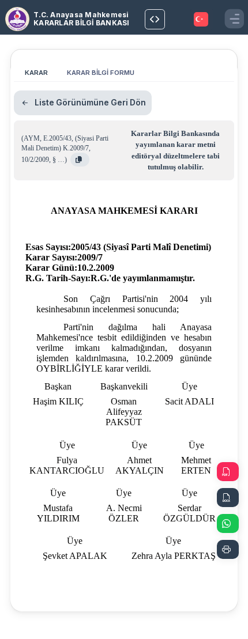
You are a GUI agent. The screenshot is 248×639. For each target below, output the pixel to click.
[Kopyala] (79, 160)
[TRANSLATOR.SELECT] (201, 19)
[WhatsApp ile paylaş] (228, 523)
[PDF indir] (228, 471)
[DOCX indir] (228, 497)
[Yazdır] (228, 549)
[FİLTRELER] (155, 19)
